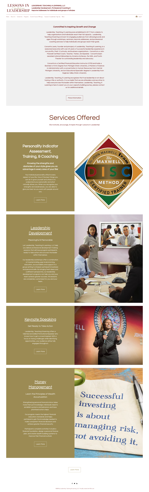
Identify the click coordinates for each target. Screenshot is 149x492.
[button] (40, 289)
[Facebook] (72, 483)
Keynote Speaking (40, 319)
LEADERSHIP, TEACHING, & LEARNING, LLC (48, 6)
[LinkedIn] (77, 483)
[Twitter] (74, 483)
